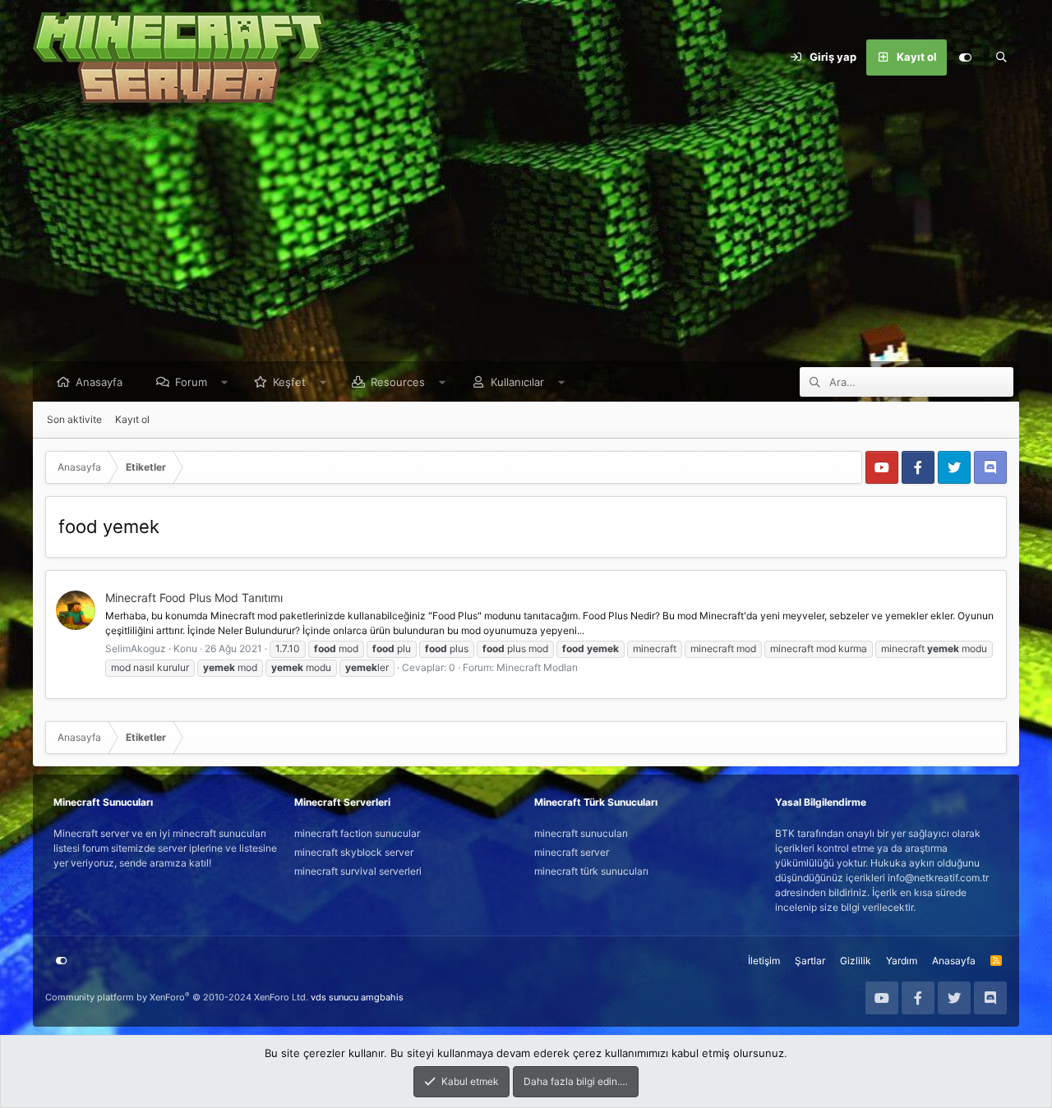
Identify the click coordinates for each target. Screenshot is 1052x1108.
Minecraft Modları (537, 667)
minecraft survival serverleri (358, 871)
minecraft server (571, 852)
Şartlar (810, 960)
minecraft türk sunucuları (591, 871)
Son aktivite (74, 419)
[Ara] (1001, 57)
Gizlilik (855, 960)
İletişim (764, 960)
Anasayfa (99, 381)
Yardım (901, 960)
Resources (398, 381)
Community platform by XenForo (176, 997)
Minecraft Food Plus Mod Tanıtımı (194, 598)
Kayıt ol (132, 419)
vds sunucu (334, 997)
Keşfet (289, 381)
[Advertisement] (526, 238)
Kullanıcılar (517, 381)
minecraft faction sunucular (357, 833)
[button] (225, 382)
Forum (191, 381)
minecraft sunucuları (581, 833)
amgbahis (382, 997)
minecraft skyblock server (353, 852)
